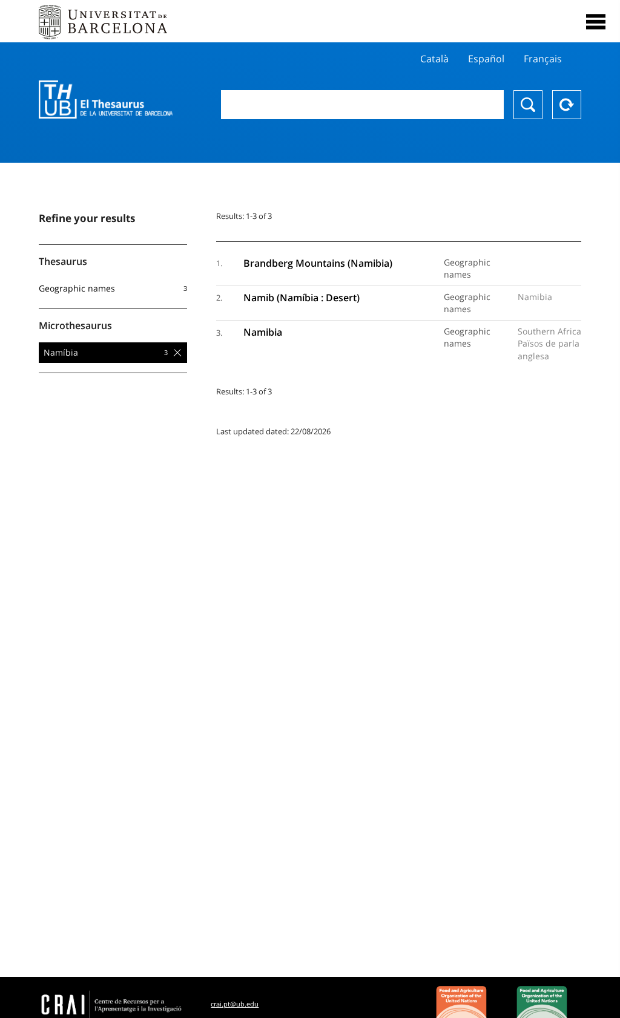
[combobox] (362, 104)
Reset (566, 104)
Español (486, 58)
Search (527, 104)
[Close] (595, 21)
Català (434, 58)
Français (543, 58)
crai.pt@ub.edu (235, 1003)
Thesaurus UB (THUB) (106, 100)
